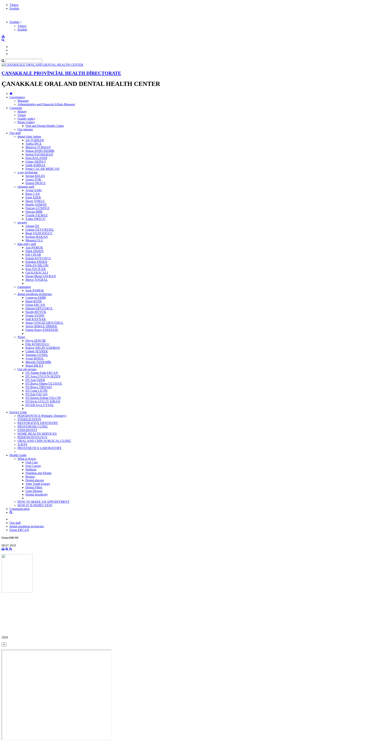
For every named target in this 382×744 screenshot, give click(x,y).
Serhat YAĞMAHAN (39, 154)
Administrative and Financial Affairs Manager (46, 104)
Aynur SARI (33, 190)
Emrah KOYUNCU (38, 258)
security (22, 222)
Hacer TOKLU (35, 201)
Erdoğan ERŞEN (36, 262)
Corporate (16, 108)
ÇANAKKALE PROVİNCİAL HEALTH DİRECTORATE (61, 73)
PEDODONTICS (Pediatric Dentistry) (42, 415)
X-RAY (23, 444)
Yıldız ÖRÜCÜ (35, 219)
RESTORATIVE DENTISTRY (38, 423)
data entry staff (27, 244)
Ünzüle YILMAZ (36, 215)
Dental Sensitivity (36, 494)
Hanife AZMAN (36, 204)
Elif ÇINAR (33, 254)
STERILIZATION (29, 419)
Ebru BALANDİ (36, 158)
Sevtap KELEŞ (35, 176)
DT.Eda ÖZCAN (36, 394)
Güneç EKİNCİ (35, 161)
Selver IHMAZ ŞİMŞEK (41, 326)
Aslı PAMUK (34, 247)
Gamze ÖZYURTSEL (39, 229)
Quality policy (26, 118)
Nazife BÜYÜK (35, 312)
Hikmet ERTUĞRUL (39, 308)
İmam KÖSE (33, 301)
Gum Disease (33, 491)
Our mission (25, 129)
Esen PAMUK (34, 290)
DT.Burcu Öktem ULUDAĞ (43, 383)
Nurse (21, 337)
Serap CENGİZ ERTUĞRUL (44, 322)
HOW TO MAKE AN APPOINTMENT (44, 501)
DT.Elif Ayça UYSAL (39, 405)
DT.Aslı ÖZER (35, 380)
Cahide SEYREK (36, 351)
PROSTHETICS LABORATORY (40, 448)
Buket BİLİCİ (34, 365)
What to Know (27, 458)
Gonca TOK (33, 179)
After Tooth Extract (37, 483)
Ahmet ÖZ (32, 226)
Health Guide (18, 455)
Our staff (15, 133)
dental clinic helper (29, 136)
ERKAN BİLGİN (37, 265)
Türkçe (14, 5)
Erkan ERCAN (35, 304)
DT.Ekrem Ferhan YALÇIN (43, 398)
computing (24, 287)
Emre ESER (33, 197)
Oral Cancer (33, 466)
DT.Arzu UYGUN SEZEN (42, 376)
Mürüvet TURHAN (38, 147)
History (22, 111)
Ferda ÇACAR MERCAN (42, 168)
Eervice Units (18, 412)
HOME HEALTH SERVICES (37, 433)
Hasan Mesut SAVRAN (40, 276)
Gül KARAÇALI (36, 272)
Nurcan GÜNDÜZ (37, 208)
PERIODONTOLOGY (33, 437)
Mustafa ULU (34, 240)
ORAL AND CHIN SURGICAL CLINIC (44, 441)
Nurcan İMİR (34, 211)
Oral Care (31, 462)
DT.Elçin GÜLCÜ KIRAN (42, 401)
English (14, 8)
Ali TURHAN (34, 140)
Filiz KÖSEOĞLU (37, 344)
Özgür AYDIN (34, 315)
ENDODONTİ (27, 430)
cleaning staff (26, 186)
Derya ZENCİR (35, 340)
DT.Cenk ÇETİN (36, 390)
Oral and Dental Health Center (44, 125)
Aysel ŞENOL (34, 358)
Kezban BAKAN (36, 236)
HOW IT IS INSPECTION (35, 505)
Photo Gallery (26, 122)
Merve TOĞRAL (36, 279)
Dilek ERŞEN (34, 251)
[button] (16, 22)
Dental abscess (34, 480)
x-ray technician (28, 172)
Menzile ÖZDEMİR (38, 362)
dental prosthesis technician (35, 294)
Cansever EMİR (35, 297)
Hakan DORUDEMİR (39, 151)
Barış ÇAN (32, 193)
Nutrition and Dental (38, 473)
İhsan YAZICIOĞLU (39, 233)
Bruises (30, 476)
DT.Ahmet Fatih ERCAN (41, 372)
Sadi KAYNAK (35, 319)
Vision (22, 115)
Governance (17, 97)
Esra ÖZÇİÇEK (35, 269)
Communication (20, 509)
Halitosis (30, 469)
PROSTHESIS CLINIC (33, 426)
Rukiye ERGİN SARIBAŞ (42, 347)
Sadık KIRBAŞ (35, 165)
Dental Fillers (33, 487)
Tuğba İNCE (33, 143)
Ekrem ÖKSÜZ (35, 183)
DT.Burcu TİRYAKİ (38, 387)
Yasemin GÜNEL (36, 355)
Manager (23, 100)
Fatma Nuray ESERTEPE (41, 330)
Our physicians (27, 369)
